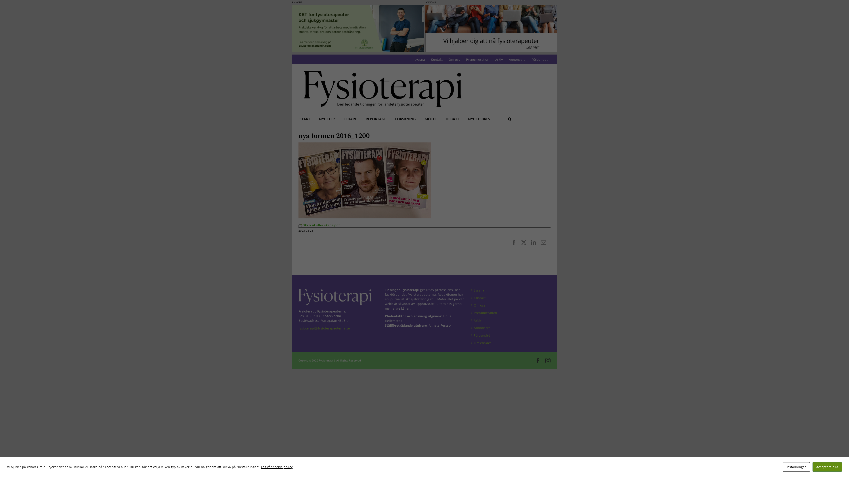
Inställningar (796, 467)
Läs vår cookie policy (277, 467)
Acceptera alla (827, 467)
